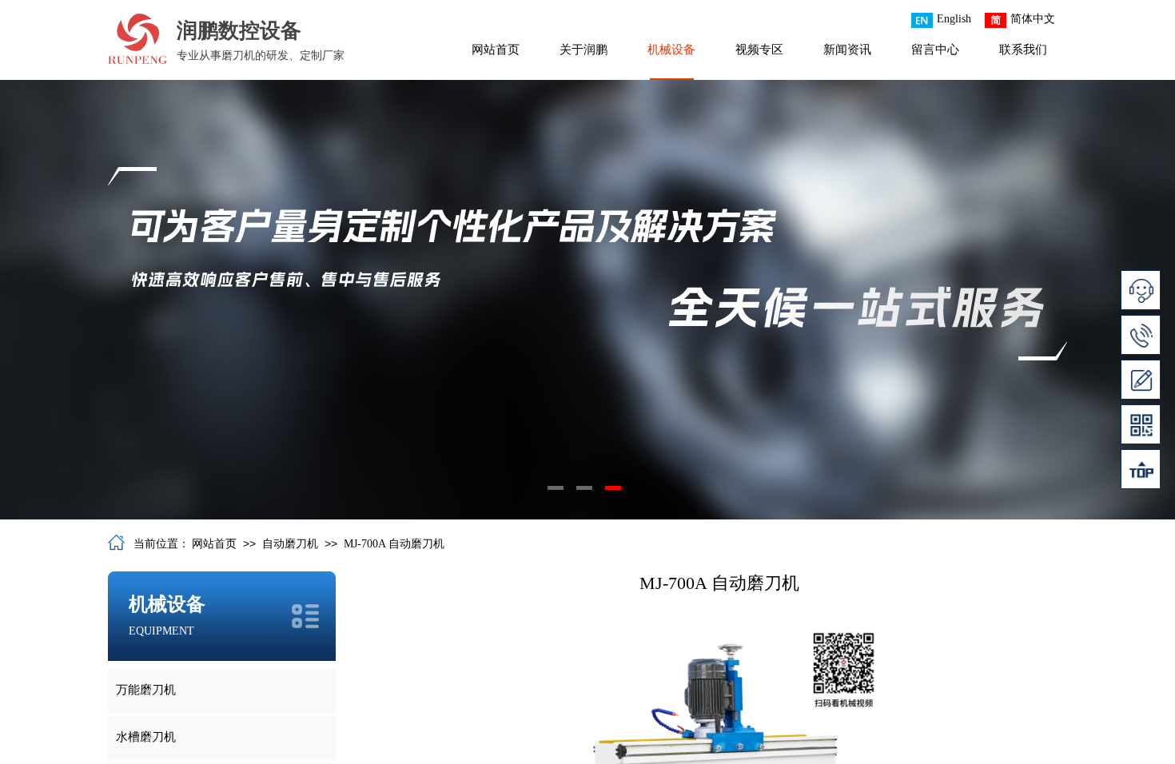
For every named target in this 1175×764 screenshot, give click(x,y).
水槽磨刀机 (146, 736)
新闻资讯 (847, 49)
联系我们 (1023, 49)
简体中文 (1032, 19)
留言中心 (935, 49)
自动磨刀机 (290, 544)
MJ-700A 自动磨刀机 (394, 544)
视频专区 (759, 49)
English (954, 19)
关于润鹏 (583, 49)
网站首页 (496, 49)
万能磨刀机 (146, 689)
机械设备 (671, 49)
